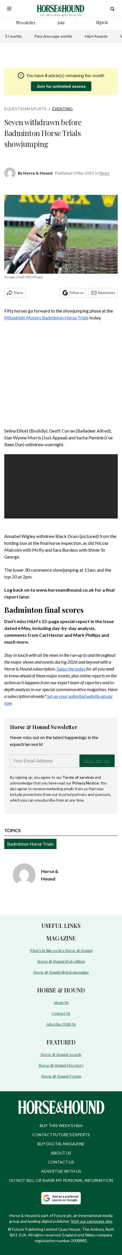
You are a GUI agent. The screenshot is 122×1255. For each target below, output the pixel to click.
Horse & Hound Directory (61, 1065)
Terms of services (78, 777)
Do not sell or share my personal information (61, 1180)
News (104, 173)
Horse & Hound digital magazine (61, 972)
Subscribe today (70, 668)
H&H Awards (96, 36)
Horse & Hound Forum (61, 1076)
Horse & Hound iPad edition (61, 961)
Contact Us (61, 1013)
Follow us (76, 292)
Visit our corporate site (91, 1221)
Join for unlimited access (61, 86)
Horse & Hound (37, 173)
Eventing (62, 108)
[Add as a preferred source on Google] (61, 1198)
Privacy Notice (85, 782)
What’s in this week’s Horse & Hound (61, 950)
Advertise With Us (61, 1024)
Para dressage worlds (53, 36)
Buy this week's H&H (61, 1125)
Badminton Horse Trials (30, 843)
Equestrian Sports (25, 108)
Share (18, 292)
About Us (61, 1002)
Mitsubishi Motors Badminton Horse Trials (46, 317)
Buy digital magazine (61, 1143)
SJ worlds (13, 36)
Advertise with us (61, 1171)
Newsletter (106, 292)
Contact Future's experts (61, 1134)
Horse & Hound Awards (61, 1054)
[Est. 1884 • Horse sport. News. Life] (60, 8)
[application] (61, 486)
